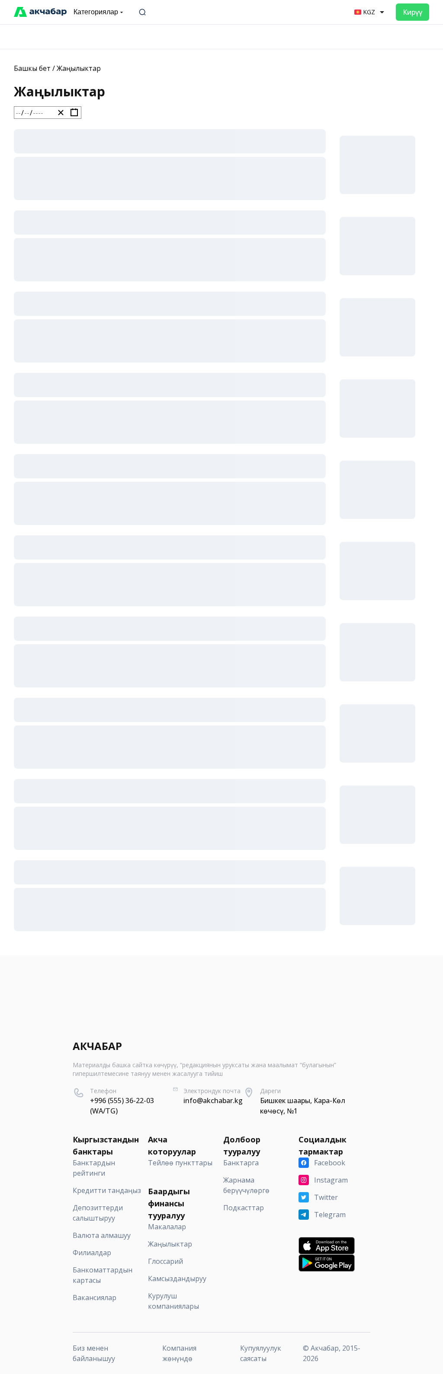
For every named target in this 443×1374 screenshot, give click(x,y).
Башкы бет (32, 68)
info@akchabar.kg (213, 1100)
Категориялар (96, 12)
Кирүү (412, 12)
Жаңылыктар (79, 68)
